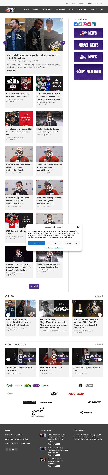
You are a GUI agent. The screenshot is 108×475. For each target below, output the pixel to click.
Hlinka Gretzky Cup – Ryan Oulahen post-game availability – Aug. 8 (17, 200)
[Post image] (43, 435)
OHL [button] (73, 3)
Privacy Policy (96, 439)
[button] (79, 227)
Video (39, 135)
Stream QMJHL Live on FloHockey (17, 443)
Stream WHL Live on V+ (13, 434)
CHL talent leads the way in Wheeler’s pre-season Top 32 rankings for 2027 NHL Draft (49, 97)
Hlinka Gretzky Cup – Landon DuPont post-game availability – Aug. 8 (49, 200)
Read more (11, 71)
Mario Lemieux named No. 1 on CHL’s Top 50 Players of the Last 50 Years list (85, 323)
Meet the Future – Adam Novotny (19, 369)
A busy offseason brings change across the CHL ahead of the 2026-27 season (56, 437)
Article (9, 61)
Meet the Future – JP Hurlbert (51, 369)
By (20, 61)
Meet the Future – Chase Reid (86, 369)
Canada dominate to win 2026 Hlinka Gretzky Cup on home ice (19, 132)
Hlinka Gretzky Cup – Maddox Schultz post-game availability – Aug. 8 (18, 167)
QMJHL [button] (81, 3)
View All (99, 296)
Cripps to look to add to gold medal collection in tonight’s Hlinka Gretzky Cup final (18, 267)
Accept (36, 243)
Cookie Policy (48, 248)
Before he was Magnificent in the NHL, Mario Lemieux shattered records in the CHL (54, 323)
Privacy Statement (58, 248)
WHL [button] (67, 3)
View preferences (71, 243)
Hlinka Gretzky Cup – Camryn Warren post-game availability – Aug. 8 (49, 167)
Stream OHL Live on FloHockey (16, 439)
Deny (54, 243)
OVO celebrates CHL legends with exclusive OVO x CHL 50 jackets (33, 56)
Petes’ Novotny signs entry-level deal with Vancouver (56, 461)
